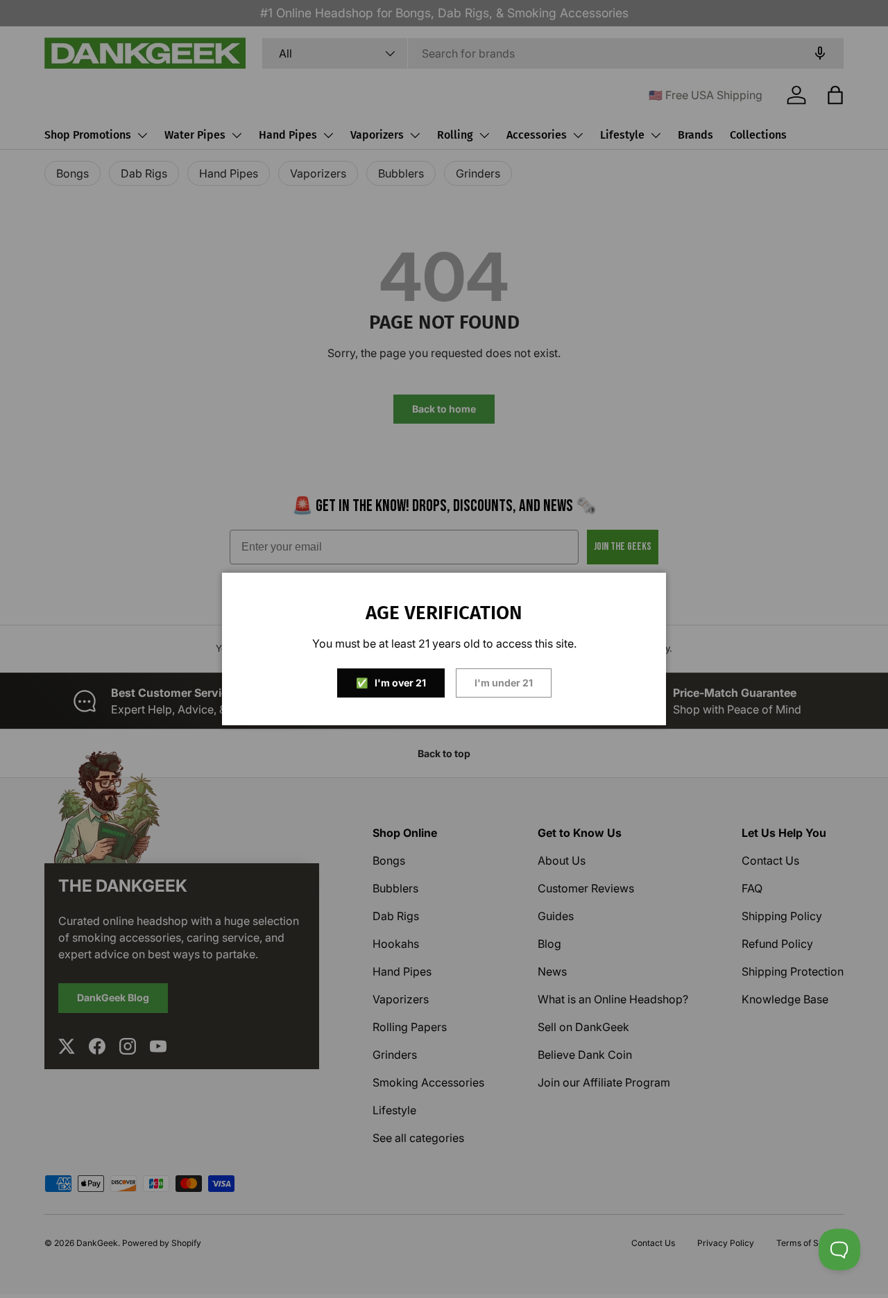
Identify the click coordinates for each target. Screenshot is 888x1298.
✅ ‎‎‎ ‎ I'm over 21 (391, 683)
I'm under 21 (504, 683)
